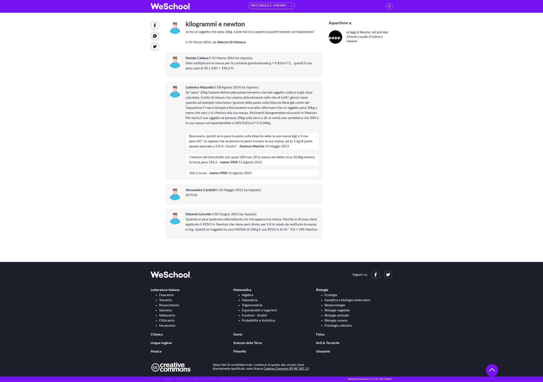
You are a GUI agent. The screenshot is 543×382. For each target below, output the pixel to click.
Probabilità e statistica (258, 320)
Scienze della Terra (247, 343)
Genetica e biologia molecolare (347, 300)
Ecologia (331, 295)
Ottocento (167, 320)
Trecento (165, 300)
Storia (237, 334)
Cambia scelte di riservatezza (233, 379)
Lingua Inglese (161, 343)
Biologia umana (336, 320)
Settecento (167, 315)
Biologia (322, 290)
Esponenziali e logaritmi (259, 310)
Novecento (167, 325)
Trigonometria (252, 305)
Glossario (323, 351)
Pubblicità (167, 379)
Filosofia (239, 351)
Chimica (157, 334)
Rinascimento (169, 305)
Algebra (247, 295)
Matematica (242, 290)
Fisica (320, 334)
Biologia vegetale (337, 310)
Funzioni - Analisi (254, 315)
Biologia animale (337, 315)
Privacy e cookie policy (204, 379)
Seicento (165, 310)
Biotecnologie (335, 305)
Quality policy (182, 379)
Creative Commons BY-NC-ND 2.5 (286, 368)
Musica (156, 351)
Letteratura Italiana (165, 290)
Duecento (166, 295)
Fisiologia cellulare (338, 325)
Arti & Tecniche (328, 343)
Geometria (250, 300)
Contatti (155, 379)
